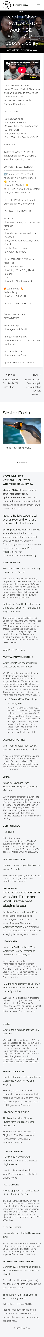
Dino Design (10, 1304)
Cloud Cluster (12, 1227)
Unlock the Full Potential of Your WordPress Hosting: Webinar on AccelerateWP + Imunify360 (19, 951)
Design (7, 1024)
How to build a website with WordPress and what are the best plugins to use (21, 519)
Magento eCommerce (16, 1112)
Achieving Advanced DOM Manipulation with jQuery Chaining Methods (20, 786)
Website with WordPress (25, 912)
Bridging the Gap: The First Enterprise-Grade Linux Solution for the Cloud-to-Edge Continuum (22, 608)
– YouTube (8, 831)
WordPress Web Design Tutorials (18, 1261)
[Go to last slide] (6, 439)
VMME (6, 777)
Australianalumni (14, 859)
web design (31, 555)
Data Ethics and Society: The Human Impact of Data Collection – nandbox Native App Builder (21, 988)
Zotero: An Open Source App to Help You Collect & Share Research (33, 385)
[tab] (17, 462)
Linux (22, 11)
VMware (10, 490)
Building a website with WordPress (20, 529)
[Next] (38, 439)
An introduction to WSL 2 (18, 448)
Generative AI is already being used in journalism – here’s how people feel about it (22, 1270)
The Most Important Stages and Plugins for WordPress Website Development (19, 1122)
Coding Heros (11, 826)
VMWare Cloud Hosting (14, 476)
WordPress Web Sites (14, 650)
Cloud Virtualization (13, 1151)
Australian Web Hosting (18, 657)
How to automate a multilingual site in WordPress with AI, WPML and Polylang (22, 1081)
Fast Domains (11, 1185)
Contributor (14, 50)
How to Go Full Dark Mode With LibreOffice (11, 381)
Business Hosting (14, 740)
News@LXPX (10, 941)
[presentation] (22, 431)
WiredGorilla (11, 562)
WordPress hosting (12, 927)
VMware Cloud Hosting (14, 1071)
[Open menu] (38, 5)
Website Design (10, 888)
